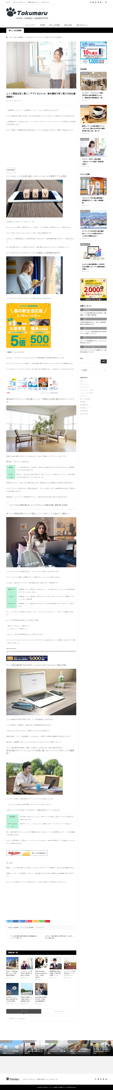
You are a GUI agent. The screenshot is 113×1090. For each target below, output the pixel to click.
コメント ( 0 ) (24, 1011)
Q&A (81, 381)
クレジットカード (30, 25)
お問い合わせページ (33, 2)
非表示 (12, 170)
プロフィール (45, 2)
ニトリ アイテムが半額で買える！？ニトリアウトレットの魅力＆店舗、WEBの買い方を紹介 (38, 505)
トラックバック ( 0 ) (58, 1011)
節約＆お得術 (68, 25)
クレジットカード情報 (86, 393)
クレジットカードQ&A (86, 390)
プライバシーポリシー (19, 2)
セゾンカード (84, 396)
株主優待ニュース (85, 408)
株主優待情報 (84, 410)
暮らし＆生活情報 (55, 25)
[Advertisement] (56, 149)
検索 (81, 358)
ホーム (8, 2)
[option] (11, 1048)
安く (27, 927)
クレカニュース (84, 384)
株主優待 (42, 25)
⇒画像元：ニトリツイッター (15, 352)
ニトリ (24, 927)
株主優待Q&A (84, 405)
